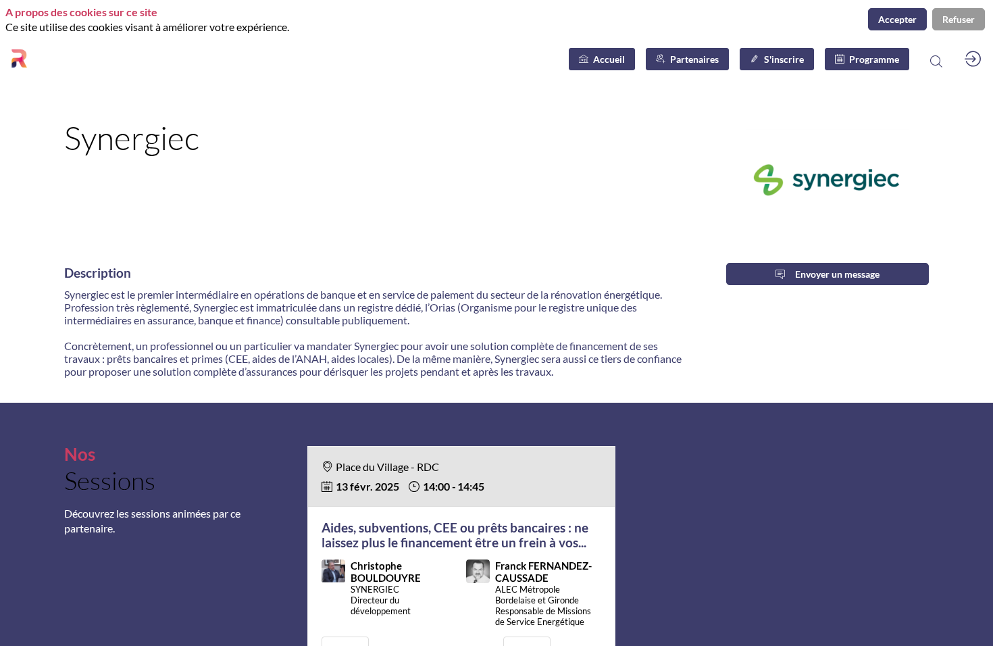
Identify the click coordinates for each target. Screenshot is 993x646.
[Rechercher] (935, 58)
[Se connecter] (972, 59)
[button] (602, 59)
